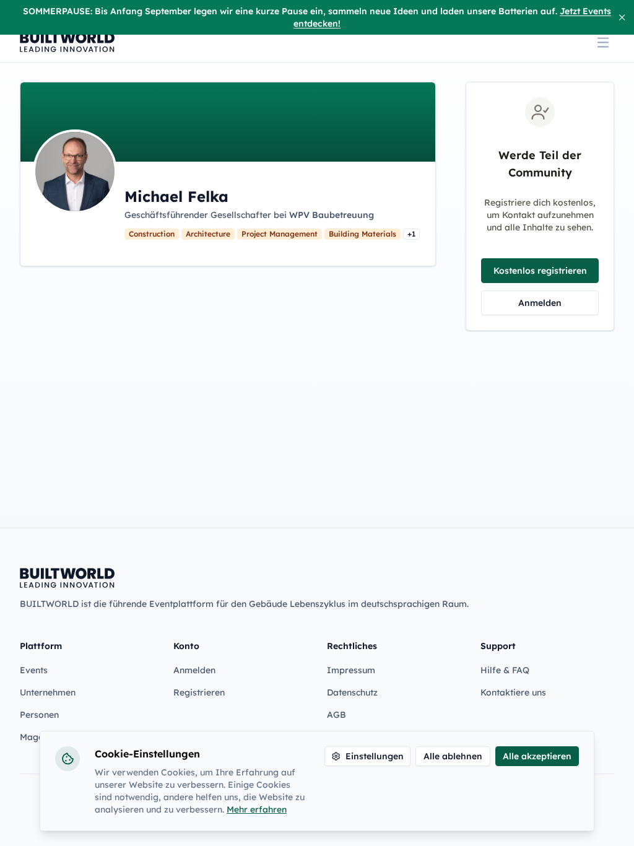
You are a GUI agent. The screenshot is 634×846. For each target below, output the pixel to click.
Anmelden (540, 302)
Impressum (351, 670)
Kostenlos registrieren (540, 270)
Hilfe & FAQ (504, 670)
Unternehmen (48, 692)
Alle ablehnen (452, 756)
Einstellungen (374, 756)
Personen (39, 714)
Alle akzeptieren (537, 756)
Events (34, 670)
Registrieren (199, 692)
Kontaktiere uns (513, 692)
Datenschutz (352, 692)
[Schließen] (622, 17)
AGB (336, 714)
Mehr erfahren (257, 809)
